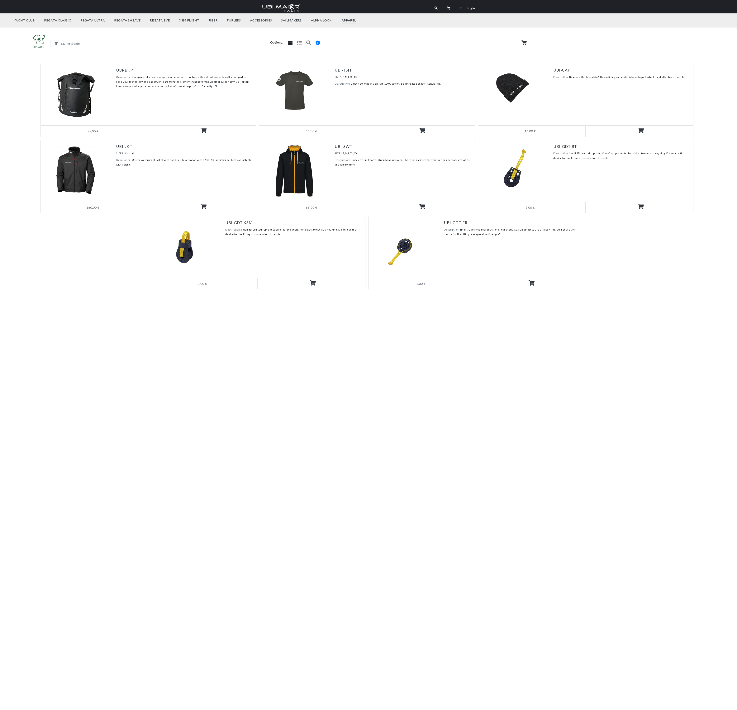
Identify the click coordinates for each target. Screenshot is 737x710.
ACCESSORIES (261, 20)
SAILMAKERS (291, 20)
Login (471, 8)
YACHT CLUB (24, 20)
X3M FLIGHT (189, 20)
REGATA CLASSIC (57, 20)
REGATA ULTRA (92, 20)
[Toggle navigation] (366, 8)
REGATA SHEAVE (127, 20)
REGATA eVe (160, 20)
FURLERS (234, 20)
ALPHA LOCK (321, 20)
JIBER (213, 20)
